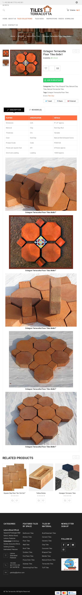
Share (60, 101)
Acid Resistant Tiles (49, 533)
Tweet (49, 101)
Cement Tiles (46, 537)
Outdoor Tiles (27, 552)
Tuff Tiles (45, 567)
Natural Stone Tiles (48, 560)
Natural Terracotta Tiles (55, 89)
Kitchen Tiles (27, 537)
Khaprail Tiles (64, 86)
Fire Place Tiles (28, 556)
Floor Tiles (55, 86)
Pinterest (72, 101)
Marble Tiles (46, 556)
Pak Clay (51, 96)
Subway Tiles (27, 564)
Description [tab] (15, 110)
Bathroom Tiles (28, 533)
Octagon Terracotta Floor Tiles (58, 92)
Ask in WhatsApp (54, 80)
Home (12, 36)
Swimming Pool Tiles (30, 567)
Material (21, 36)
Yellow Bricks (41, 493)
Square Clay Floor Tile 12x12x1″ (15, 493)
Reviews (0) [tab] (36, 110)
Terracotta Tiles (47, 564)
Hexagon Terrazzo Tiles (67, 493)
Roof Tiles (26, 548)
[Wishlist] (46, 68)
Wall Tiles (26, 544)
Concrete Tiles (47, 548)
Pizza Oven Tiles (28, 560)
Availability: (47, 58)
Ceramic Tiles (47, 541)
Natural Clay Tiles (33, 36)
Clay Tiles (45, 544)
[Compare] (12, 500)
